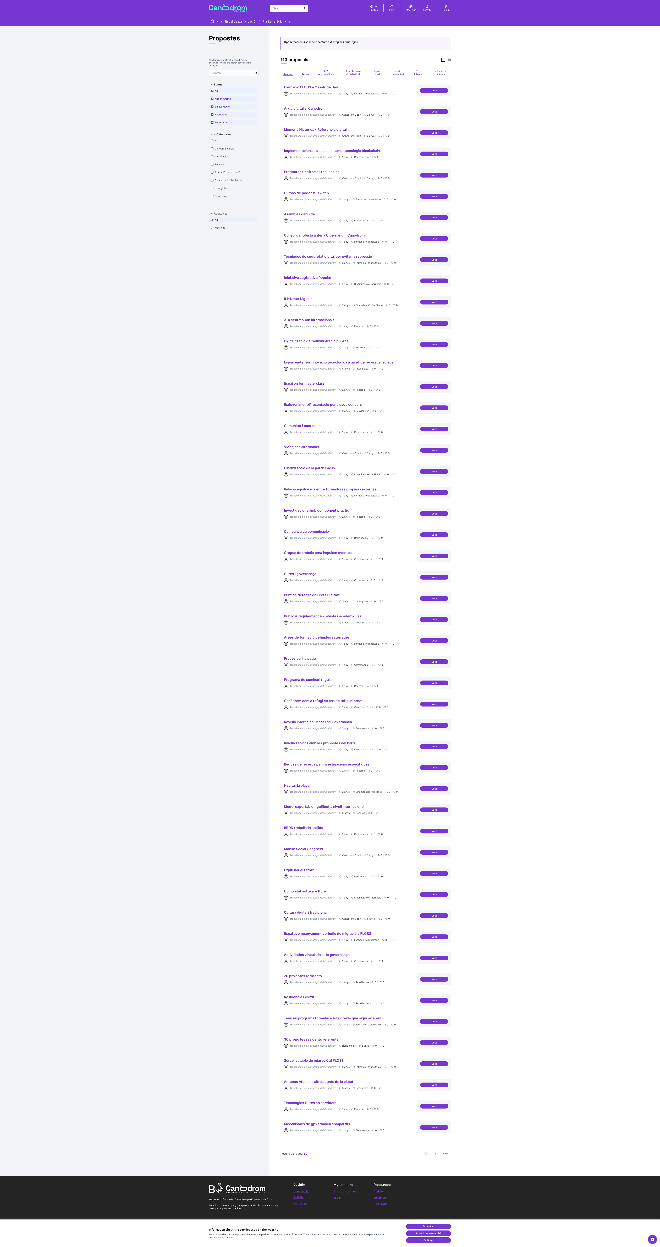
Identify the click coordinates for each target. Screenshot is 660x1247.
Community (301, 1191)
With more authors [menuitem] (440, 73)
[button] (216, 84)
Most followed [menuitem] (419, 73)
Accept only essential (428, 1233)
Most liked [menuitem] (377, 73)
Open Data (380, 1204)
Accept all (428, 1226)
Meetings (379, 1197)
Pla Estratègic (273, 21)
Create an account (345, 1191)
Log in (337, 1197)
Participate (300, 1203)
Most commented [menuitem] (397, 73)
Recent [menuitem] (306, 74)
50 (305, 1153)
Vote (440, 91)
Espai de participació (240, 21)
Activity (298, 1197)
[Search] (304, 8)
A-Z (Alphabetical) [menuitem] (326, 73)
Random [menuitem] (288, 74)
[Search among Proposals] (255, 73)
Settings (428, 1240)
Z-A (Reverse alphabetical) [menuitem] (353, 73)
